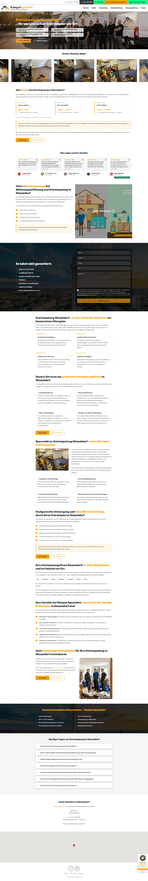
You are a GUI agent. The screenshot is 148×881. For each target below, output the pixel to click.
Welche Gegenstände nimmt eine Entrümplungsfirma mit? (61, 759)
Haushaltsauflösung (116, 8)
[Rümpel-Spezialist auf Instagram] (77, 868)
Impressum (81, 873)
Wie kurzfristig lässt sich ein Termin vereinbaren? (58, 766)
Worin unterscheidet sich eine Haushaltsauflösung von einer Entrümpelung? (68, 753)
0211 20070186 (58, 668)
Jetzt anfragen (22, 140)
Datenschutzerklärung (92, 295)
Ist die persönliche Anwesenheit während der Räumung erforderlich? (65, 772)
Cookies (66, 873)
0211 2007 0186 (37, 140)
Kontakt (143, 8)
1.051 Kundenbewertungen (142, 869)
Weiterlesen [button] (22, 169)
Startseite (86, 8)
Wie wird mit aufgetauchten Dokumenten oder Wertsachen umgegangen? (67, 779)
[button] (131, 165)
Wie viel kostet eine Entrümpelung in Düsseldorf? (58, 746)
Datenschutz (73, 873)
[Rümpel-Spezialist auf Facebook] (70, 868)
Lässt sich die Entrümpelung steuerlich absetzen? (58, 785)
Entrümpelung (103, 8)
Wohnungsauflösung (131, 8)
